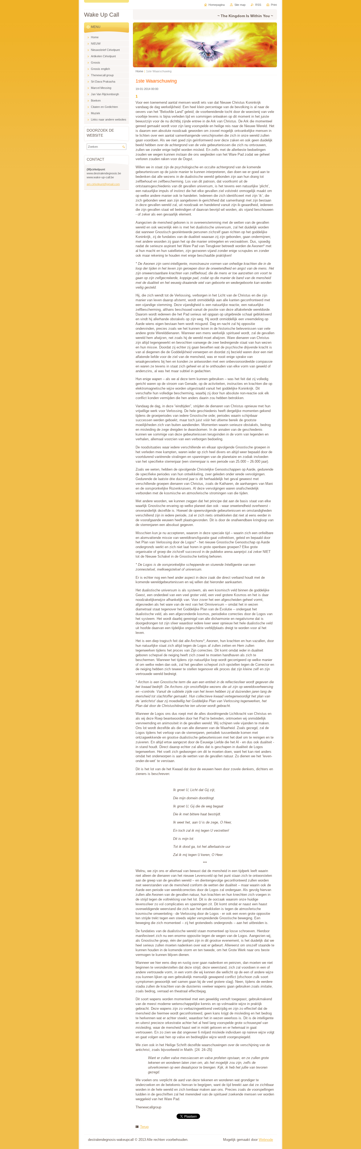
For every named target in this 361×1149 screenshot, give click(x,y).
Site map (240, 4)
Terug (144, 1127)
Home (139, 71)
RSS (258, 4)
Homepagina (217, 4)
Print (274, 4)
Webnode (266, 1140)
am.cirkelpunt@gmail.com (103, 184)
